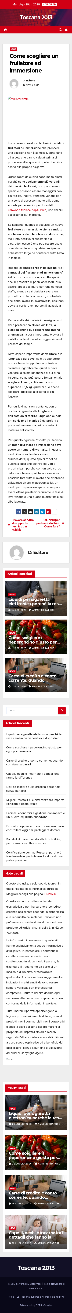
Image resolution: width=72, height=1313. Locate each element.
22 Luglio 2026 (22, 1163)
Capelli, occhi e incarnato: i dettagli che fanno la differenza (36, 1237)
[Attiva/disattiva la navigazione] (33, 29)
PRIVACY (50, 894)
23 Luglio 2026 (22, 1124)
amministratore (43, 610)
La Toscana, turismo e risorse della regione (40, 1296)
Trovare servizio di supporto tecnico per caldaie (23, 525)
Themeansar (36, 1288)
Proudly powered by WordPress (24, 1283)
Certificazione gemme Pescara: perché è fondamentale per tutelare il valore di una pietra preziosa (34, 856)
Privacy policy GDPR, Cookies (36, 1305)
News (13, 49)
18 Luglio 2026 (22, 1203)
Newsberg (56, 1283)
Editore (30, 80)
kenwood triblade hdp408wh (27, 210)
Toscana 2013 (36, 17)
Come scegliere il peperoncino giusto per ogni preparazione (32, 642)
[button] (60, 30)
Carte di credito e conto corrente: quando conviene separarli (32, 680)
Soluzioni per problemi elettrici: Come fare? (48, 523)
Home (11, 1296)
